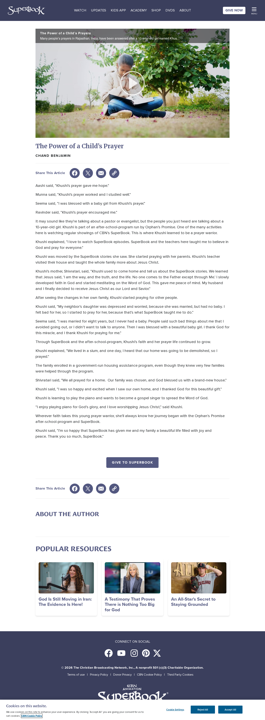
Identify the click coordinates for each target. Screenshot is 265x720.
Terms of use (76, 675)
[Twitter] (88, 173)
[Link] (114, 173)
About (185, 10)
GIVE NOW (234, 10)
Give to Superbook (132, 462)
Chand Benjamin (53, 155)
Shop (156, 10)
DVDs (170, 10)
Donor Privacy (122, 675)
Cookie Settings (175, 709)
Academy (139, 10)
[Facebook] (75, 173)
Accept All (230, 709)
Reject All (202, 709)
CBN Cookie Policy (149, 675)
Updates (98, 10)
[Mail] (101, 173)
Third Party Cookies (180, 675)
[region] (132, 710)
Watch (80, 10)
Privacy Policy (99, 675)
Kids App (118, 10)
